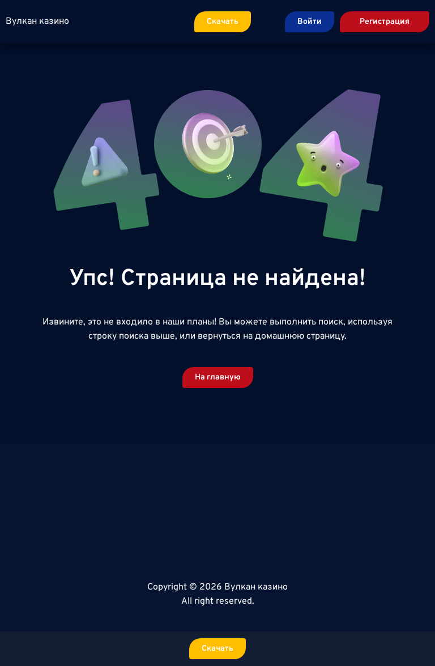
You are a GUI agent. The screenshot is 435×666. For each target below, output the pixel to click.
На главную (218, 377)
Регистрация (385, 22)
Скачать (222, 22)
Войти (309, 22)
